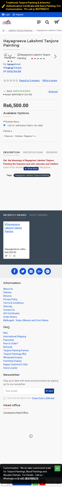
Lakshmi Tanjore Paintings (20, 30)
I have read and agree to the (30, 398)
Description (11, 152)
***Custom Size (10, 122)
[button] (20, 56)
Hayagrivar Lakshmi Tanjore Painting (32, 175)
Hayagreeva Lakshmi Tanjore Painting (16, 249)
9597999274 (42, 9)
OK (57, 468)
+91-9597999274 (29, 478)
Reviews (51, 152)
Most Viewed (38, 215)
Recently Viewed (14, 215)
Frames (6, 131)
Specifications (33, 152)
